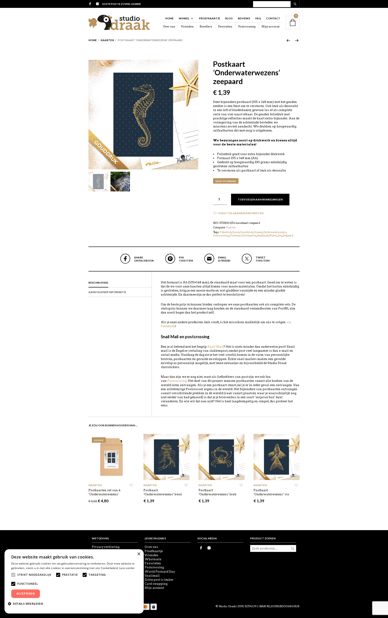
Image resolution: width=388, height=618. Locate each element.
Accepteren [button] (25, 594)
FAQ (258, 18)
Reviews (244, 18)
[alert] (74, 581)
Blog (229, 18)
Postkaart (235, 235)
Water (273, 235)
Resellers (206, 26)
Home (169, 18)
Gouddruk (246, 232)
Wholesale (153, 559)
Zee (279, 235)
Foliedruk (225, 232)
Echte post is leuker (159, 579)
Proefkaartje (209, 18)
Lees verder (127, 568)
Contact (273, 18)
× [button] (138, 554)
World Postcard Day (160, 571)
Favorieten (225, 26)
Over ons (169, 26)
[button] (27, 603)
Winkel (184, 18)
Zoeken (292, 548)
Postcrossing (247, 26)
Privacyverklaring (105, 547)
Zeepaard (287, 235)
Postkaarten (249, 235)
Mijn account (271, 26)
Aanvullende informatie (107, 292)
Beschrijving (98, 282)
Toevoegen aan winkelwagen (260, 199)
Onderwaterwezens (274, 232)
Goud (235, 232)
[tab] (120, 283)
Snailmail (262, 235)
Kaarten (107, 40)
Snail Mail (215, 346)
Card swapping (156, 583)
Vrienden (187, 26)
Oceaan (257, 232)
